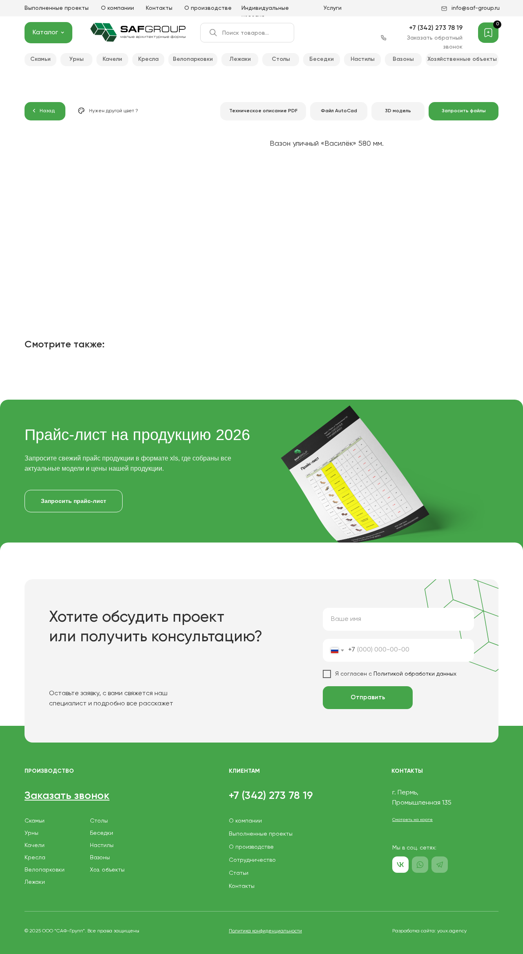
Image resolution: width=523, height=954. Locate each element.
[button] (463, 111)
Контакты (159, 8)
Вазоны (100, 858)
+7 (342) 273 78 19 (436, 28)
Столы (99, 821)
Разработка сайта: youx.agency (429, 931)
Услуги (333, 8)
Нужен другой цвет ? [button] (113, 111)
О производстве (208, 8)
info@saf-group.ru (475, 8)
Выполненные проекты (57, 8)
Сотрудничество (252, 860)
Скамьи (35, 821)
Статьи (238, 873)
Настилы (102, 845)
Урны (31, 833)
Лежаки (35, 882)
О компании (117, 8)
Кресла (35, 858)
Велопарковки (45, 870)
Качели (35, 845)
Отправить (368, 697)
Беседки (101, 833)
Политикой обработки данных (414, 674)
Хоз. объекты (107, 870)
